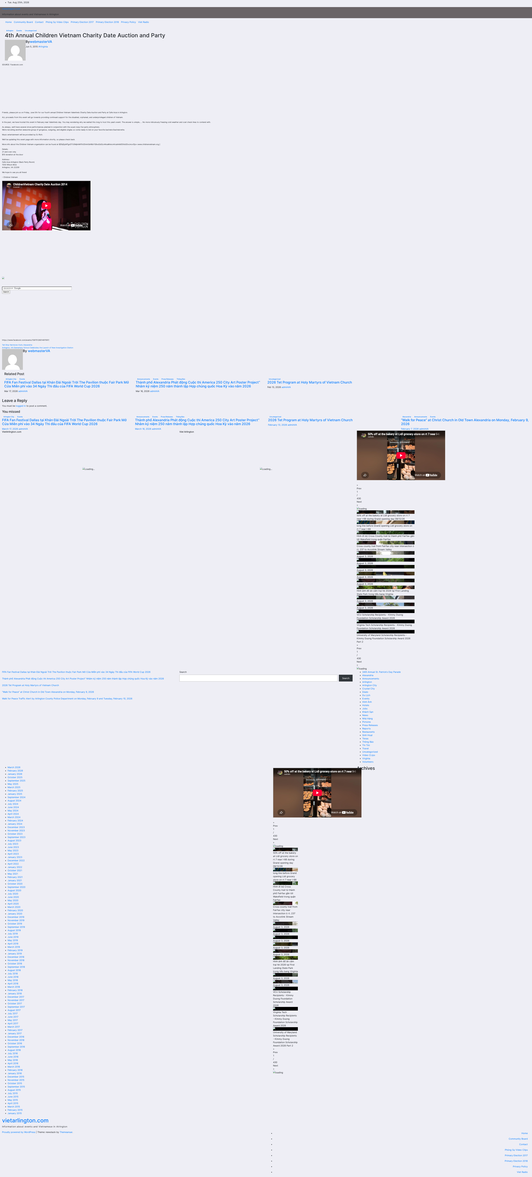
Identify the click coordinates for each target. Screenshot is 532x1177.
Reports (366, 728)
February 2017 (15, 1030)
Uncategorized (31, 31)
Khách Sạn (367, 711)
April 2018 (13, 983)
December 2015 (16, 1076)
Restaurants (368, 731)
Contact (39, 22)
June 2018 (13, 976)
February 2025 (15, 790)
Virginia (366, 758)
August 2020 (14, 890)
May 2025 (13, 784)
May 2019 (13, 940)
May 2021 (13, 873)
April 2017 (13, 1023)
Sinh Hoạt (367, 735)
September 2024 (16, 797)
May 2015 (13, 1100)
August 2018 (14, 970)
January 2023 (15, 857)
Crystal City (368, 688)
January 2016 (15, 1073)
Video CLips (368, 755)
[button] (443, 486)
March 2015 (14, 1106)
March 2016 (14, 1066)
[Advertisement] (23, 91)
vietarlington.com (11, 8)
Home (8, 22)
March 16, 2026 (143, 428)
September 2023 (16, 837)
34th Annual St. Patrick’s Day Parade (381, 672)
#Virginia (43, 46)
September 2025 (16, 780)
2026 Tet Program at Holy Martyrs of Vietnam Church (309, 382)
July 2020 (13, 893)
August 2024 (14, 800)
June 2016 (13, 1056)
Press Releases (168, 379)
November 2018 (16, 960)
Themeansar (66, 1132)
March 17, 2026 (10, 428)
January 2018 (15, 993)
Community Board (23, 22)
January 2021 (15, 880)
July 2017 (13, 1013)
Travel (365, 748)
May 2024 (13, 810)
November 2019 (16, 920)
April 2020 (13, 903)
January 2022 (15, 867)
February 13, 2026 (278, 424)
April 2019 (13, 943)
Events (19, 31)
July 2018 (13, 973)
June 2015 (13, 1096)
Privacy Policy (128, 22)
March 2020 (14, 907)
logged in (21, 405)
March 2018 (14, 986)
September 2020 (16, 887)
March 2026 (14, 767)
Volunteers (367, 761)
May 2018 (13, 980)
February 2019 (15, 950)
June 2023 (13, 847)
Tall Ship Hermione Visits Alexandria (17, 345)
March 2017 (14, 1026)
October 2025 (15, 777)
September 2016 (16, 1046)
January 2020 (15, 913)
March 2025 (14, 787)
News (365, 715)
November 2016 (16, 1040)
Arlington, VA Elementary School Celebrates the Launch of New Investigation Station (37, 348)
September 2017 (16, 1006)
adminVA (23, 391)
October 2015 (15, 1083)
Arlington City (11, 379)
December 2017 (16, 996)
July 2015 (13, 1093)
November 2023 (16, 830)
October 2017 (15, 1003)
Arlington (10, 31)
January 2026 (15, 774)
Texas (365, 738)
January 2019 (15, 953)
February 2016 (15, 1070)
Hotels (365, 705)
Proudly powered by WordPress (19, 1132)
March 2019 (14, 947)
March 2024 (14, 817)
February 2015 (15, 1110)
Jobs (364, 708)
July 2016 (13, 1053)
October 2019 (15, 923)
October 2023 (15, 833)
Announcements (143, 379)
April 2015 (13, 1103)
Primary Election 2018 (107, 22)
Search (183, 672)
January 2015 (15, 1113)
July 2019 (13, 933)
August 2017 (14, 1010)
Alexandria (406, 417)
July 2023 (13, 843)
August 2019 (14, 930)
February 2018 (15, 990)
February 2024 (15, 820)
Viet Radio (143, 22)
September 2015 (16, 1086)
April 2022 (13, 863)
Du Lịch (366, 695)
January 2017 (15, 1033)
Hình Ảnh (367, 701)
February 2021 (15, 877)
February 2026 (15, 770)
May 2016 (13, 1060)
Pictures (366, 721)
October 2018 (15, 963)
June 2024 (13, 807)
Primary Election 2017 (82, 22)
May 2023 (13, 850)
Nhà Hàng (367, 718)
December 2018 (16, 957)
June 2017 (13, 1016)
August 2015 (14, 1090)
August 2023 (14, 840)
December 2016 (16, 1036)
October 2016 (15, 1043)
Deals (365, 692)
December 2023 (16, 827)
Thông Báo (181, 379)
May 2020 (13, 900)
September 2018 (16, 966)
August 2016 (14, 1050)
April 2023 (13, 853)
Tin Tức (366, 745)
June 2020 (13, 897)
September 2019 (16, 927)
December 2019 (16, 917)
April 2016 (13, 1063)
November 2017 (16, 1000)
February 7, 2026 (410, 428)
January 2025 (15, 794)
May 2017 (13, 1020)
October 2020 (15, 883)
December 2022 (16, 860)
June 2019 (13, 937)
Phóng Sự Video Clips (57, 22)
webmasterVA (41, 42)
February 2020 (15, 910)
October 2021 (15, 870)
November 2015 (16, 1080)
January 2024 (15, 823)
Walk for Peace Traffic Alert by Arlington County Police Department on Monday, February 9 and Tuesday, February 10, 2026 (67, 698)
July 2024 (13, 803)
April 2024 (13, 813)
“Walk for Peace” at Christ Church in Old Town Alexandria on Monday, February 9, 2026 (465, 422)
